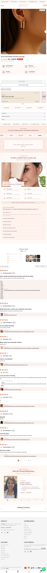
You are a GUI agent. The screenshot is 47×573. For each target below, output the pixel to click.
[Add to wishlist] (44, 81)
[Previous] (1, 509)
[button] (14, 254)
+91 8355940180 (8, 527)
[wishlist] (43, 5)
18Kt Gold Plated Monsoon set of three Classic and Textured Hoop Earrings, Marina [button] (19, 406)
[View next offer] (45, 89)
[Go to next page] (31, 460)
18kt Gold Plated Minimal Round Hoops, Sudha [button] (12, 389)
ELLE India (23, 146)
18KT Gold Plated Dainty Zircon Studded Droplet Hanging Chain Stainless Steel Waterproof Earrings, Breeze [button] (22, 290)
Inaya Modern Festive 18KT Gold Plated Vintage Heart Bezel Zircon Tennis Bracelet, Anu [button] (20, 456)
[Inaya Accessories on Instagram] (5, 532)
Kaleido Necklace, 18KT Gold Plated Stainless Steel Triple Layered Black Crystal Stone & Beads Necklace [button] (21, 348)
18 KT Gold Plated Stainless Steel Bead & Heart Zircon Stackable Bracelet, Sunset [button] (19, 331)
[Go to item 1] (27, 256)
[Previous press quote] (2, 144)
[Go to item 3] (34, 256)
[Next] (45, 31)
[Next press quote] (45, 144)
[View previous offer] (43, 89)
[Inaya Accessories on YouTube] (8, 532)
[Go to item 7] (34, 260)
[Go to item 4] (38, 256)
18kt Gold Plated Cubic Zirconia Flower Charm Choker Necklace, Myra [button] (17, 439)
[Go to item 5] (27, 260)
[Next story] (45, 487)
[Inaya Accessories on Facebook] (2, 532)
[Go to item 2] (31, 256)
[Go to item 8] (38, 260)
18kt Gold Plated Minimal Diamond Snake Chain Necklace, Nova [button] (16, 364)
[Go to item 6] (31, 260)
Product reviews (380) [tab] (4, 266)
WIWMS (7, 568)
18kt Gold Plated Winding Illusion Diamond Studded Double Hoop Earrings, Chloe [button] (19, 422)
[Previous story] (2, 487)
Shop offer (37, 101)
